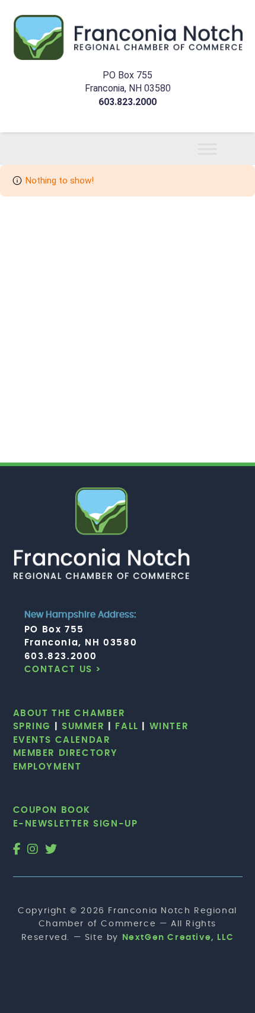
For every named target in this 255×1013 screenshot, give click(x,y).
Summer (83, 726)
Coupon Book (52, 810)
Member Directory (66, 753)
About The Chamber (69, 713)
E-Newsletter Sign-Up (75, 823)
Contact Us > (63, 669)
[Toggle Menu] (222, 148)
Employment (47, 766)
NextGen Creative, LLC (178, 937)
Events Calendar (62, 740)
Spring (32, 726)
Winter (169, 726)
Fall (126, 726)
